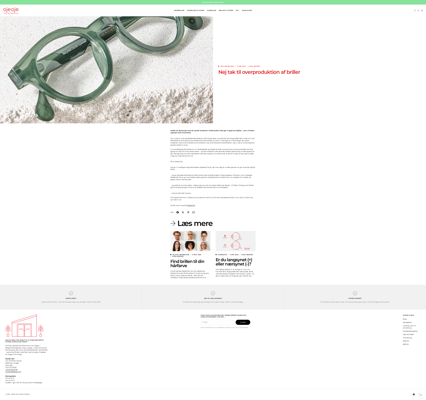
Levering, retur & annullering (409, 327)
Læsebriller (179, 10)
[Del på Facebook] (177, 212)
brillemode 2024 (227, 66)
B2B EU (406, 344)
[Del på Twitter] (183, 212)
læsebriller (191, 205)
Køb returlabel (408, 334)
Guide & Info (247, 10)
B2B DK (406, 341)
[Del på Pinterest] (188, 212)
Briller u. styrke (226, 10)
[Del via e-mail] (193, 212)
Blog (405, 319)
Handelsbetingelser (410, 331)
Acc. (237, 10)
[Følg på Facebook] (414, 394)
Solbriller (211, 10)
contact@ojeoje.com (13, 372)
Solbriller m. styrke (195, 10)
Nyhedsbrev (407, 322)
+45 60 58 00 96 (11, 370)
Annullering (407, 338)
